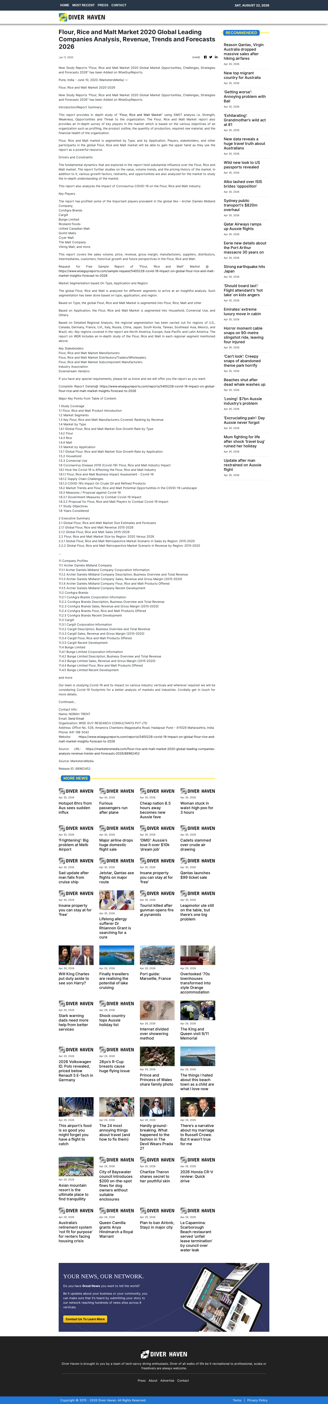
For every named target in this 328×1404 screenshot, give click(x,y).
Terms (237, 1400)
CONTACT (118, 5)
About (153, 1380)
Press (142, 1380)
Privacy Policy (257, 1400)
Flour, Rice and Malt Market (141, 115)
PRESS (103, 5)
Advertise (167, 1380)
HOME (64, 5)
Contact (183, 1380)
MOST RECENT (83, 5)
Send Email (76, 718)
